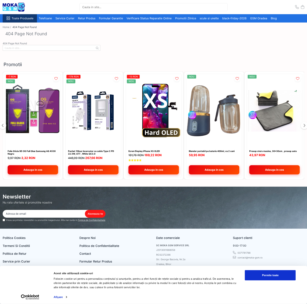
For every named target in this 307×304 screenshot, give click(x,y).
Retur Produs (86, 18)
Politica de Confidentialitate (91, 220)
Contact (85, 253)
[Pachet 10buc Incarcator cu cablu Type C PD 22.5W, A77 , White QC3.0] (93, 111)
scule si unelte (209, 18)
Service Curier (64, 18)
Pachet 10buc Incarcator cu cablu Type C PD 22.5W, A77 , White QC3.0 (91, 152)
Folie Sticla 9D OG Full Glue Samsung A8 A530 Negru (32, 152)
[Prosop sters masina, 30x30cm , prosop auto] (274, 111)
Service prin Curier (16, 261)
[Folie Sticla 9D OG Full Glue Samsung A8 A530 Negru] (33, 111)
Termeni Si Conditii (16, 246)
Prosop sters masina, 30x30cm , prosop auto (273, 151)
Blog (274, 18)
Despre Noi (87, 238)
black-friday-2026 (234, 18)
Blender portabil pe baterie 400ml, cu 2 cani (212, 151)
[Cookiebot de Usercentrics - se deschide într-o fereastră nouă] (30, 297)
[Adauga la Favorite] (56, 78)
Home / (7, 27)
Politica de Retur (14, 253)
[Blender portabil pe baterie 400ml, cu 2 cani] (214, 111)
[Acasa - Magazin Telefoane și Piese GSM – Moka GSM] (20, 7)
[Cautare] (223, 7)
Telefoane (45, 18)
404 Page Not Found (24, 27)
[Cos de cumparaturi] (302, 7)
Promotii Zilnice (185, 18)
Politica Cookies (14, 238)
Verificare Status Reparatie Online (149, 18)
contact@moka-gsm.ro (250, 257)
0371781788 (244, 252)
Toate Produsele (22, 18)
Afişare (58, 297)
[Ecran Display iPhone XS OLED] (153, 111)
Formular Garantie (111, 18)
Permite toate (270, 275)
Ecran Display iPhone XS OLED (144, 151)
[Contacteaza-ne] (297, 7)
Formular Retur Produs (95, 261)
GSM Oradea (258, 18)
